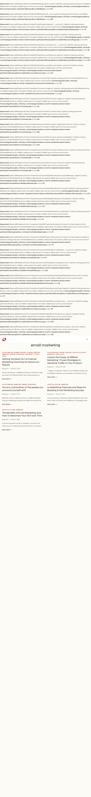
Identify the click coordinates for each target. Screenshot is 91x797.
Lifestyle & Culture (78, 352)
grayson (6, 368)
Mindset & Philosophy (17, 354)
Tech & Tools (59, 354)
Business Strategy (20, 352)
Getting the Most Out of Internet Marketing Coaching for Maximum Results (20, 362)
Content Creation (33, 352)
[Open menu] (87, 339)
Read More (7, 379)
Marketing (5, 354)
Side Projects (29, 354)
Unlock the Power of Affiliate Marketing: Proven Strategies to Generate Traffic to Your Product (64, 360)
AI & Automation (7, 352)
